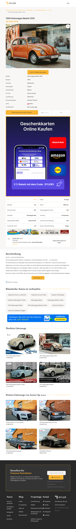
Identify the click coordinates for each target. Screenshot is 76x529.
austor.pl (15, 244)
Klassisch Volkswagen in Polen (17, 300)
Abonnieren (57, 477)
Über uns (21, 508)
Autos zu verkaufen (10, 502)
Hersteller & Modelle (10, 508)
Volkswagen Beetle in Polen (55, 300)
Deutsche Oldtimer (57, 305)
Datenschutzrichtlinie (37, 508)
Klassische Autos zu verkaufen (15, 10)
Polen (31, 103)
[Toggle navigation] (68, 3)
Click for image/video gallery (38, 72)
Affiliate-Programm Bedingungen (36, 520)
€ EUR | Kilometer (60, 505)
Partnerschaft (23, 515)
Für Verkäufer (23, 505)
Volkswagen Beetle (40, 10)
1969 (49, 10)
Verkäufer (9, 519)
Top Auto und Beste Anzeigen (16, 310)
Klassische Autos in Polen (38, 295)
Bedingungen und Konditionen (36, 512)
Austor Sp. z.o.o (18, 238)
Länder (9, 515)
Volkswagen (29, 10)
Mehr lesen (37, 278)
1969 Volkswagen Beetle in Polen (37, 305)
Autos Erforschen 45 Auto (59, 241)
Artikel (21, 501)
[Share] (61, 112)
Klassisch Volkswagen (58, 295)
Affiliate (21, 512)
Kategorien (10, 512)
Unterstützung (35, 501)
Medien (33, 505)
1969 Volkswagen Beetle (15, 305)
